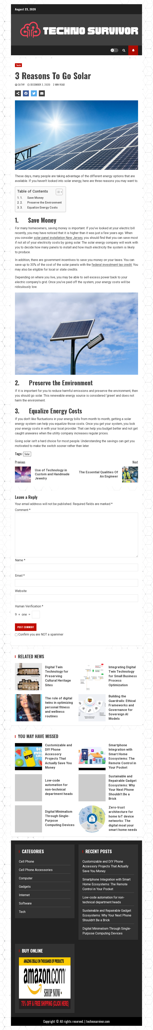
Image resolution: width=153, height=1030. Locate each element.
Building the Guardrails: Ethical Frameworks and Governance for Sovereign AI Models (92, 707)
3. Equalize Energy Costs (39, 207)
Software (25, 903)
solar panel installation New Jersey (58, 238)
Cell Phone (26, 861)
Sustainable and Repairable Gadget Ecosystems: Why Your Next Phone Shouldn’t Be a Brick (92, 787)
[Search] (124, 50)
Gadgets (25, 887)
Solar (27, 454)
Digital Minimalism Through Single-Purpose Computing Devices (28, 818)
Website (21, 591)
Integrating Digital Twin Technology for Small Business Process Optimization (92, 676)
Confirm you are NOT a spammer (40, 634)
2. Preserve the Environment (41, 202)
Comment (22, 510)
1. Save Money (31, 198)
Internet (24, 895)
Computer (25, 878)
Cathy (21, 84)
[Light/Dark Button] (114, 50)
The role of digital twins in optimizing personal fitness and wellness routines (28, 707)
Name (20, 560)
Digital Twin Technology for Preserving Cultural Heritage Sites (28, 676)
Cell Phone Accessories (36, 870)
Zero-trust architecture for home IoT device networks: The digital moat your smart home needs (92, 818)
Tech (18, 65)
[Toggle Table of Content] (57, 192)
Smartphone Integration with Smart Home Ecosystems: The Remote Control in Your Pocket (92, 756)
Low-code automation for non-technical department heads (28, 787)
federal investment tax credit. (112, 265)
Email (20, 575)
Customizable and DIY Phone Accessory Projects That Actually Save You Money (28, 756)
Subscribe (133, 50)
